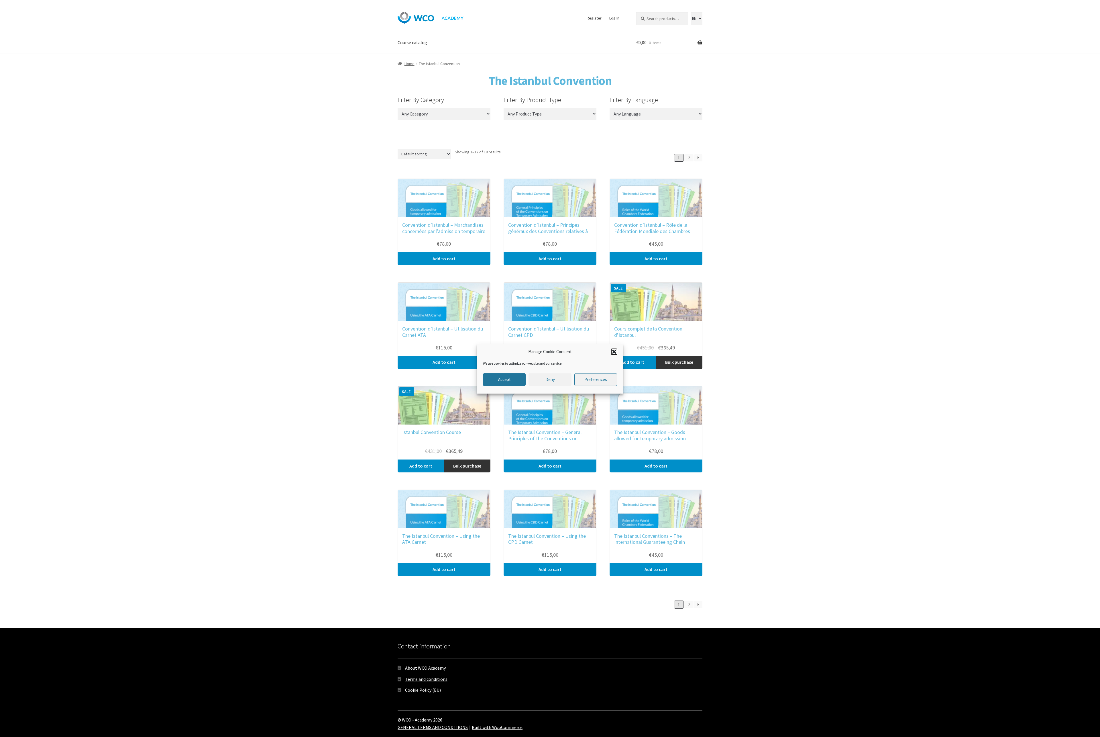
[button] (614, 351)
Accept (504, 379)
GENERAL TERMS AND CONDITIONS (433, 727)
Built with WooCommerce (497, 727)
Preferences (595, 379)
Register (594, 18)
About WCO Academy (425, 668)
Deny (550, 379)
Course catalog (412, 42)
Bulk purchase (679, 362)
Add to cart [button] (444, 258)
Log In (614, 18)
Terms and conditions (426, 679)
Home (409, 63)
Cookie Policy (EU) (423, 690)
